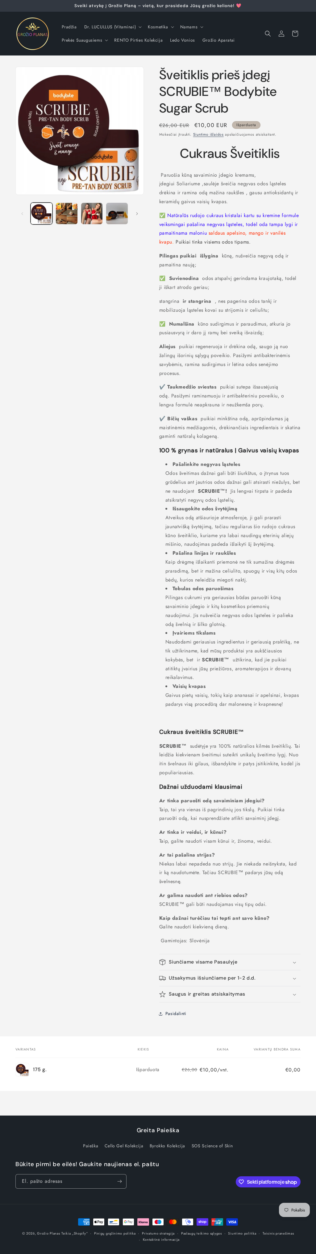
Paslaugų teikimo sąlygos (201, 1233)
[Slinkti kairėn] (22, 213)
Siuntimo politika (242, 1233)
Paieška (90, 1146)
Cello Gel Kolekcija (124, 1146)
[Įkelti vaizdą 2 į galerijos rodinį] (66, 213)
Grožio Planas (48, 1233)
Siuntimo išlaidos (208, 134)
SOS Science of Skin (212, 1146)
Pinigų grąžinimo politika (115, 1233)
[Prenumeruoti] (119, 1181)
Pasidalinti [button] (175, 1013)
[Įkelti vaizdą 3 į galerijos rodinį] (92, 213)
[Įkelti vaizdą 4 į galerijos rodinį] (117, 213)
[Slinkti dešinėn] (137, 213)
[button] (112, 26)
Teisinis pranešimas (278, 1233)
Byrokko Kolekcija (167, 1146)
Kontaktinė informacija (161, 1239)
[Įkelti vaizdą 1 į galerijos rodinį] (41, 213)
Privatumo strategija (158, 1233)
